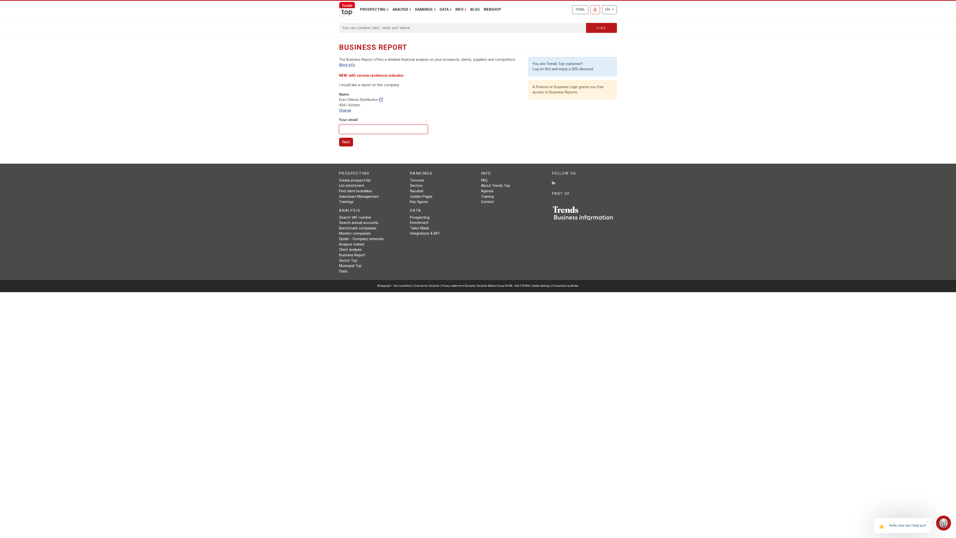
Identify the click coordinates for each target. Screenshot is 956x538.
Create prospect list (355, 180)
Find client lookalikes (355, 191)
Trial (580, 9)
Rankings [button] (424, 9)
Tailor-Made (419, 228)
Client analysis (350, 250)
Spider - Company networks (361, 239)
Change (345, 110)
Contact (487, 202)
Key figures (419, 202)
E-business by (565, 285)
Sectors (416, 186)
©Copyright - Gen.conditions (394, 285)
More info (347, 65)
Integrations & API (424, 233)
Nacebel (416, 191)
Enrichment (419, 223)
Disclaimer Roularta (426, 285)
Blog (475, 9)
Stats (343, 271)
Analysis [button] (400, 9)
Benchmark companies (357, 228)
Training (487, 197)
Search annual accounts (358, 223)
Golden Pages (421, 197)
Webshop (492, 9)
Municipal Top (350, 266)
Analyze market (351, 244)
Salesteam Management (359, 197)
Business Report (352, 255)
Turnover (417, 180)
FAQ (484, 180)
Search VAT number (355, 217)
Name (344, 94)
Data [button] (444, 9)
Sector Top (348, 261)
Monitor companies (355, 233)
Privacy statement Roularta (458, 285)
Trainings (346, 202)
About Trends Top (495, 186)
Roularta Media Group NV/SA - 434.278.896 (503, 285)
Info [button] (459, 9)
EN (608, 9)
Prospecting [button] (373, 9)
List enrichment (351, 186)
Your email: (348, 120)
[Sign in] (595, 9)
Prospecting (419, 217)
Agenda (487, 191)
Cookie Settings (541, 285)
